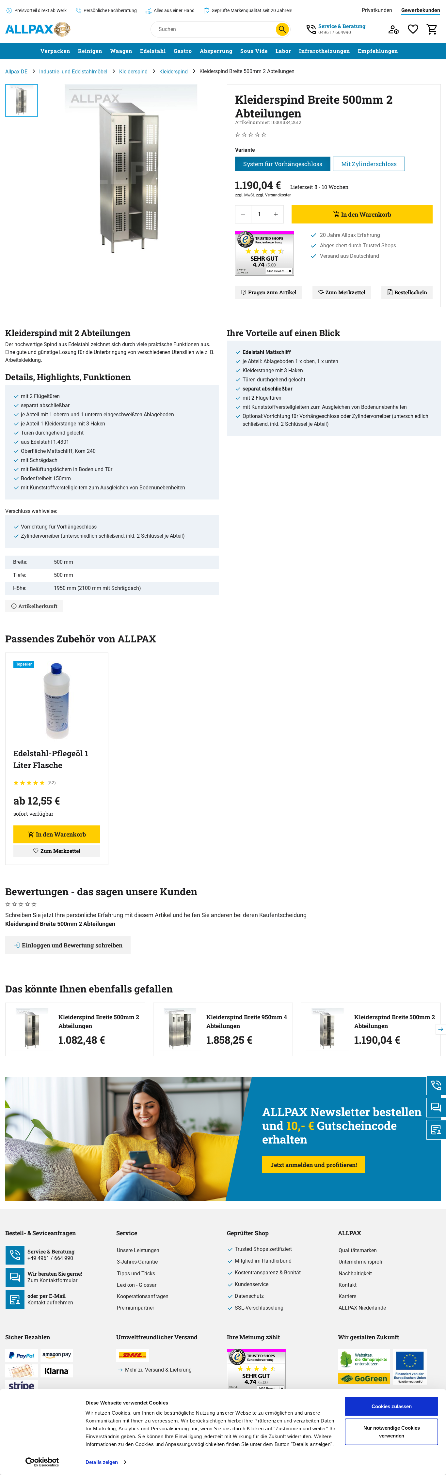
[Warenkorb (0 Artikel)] (432, 29)
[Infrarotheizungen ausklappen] (354, 51)
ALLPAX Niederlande (362, 1308)
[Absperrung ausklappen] (236, 51)
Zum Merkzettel (345, 292)
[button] (131, 172)
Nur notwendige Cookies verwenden (391, 1431)
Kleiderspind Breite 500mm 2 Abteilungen (98, 1021)
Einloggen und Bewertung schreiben (72, 945)
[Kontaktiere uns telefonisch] (436, 1085)
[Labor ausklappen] (295, 51)
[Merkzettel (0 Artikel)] (413, 29)
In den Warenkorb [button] (61, 834)
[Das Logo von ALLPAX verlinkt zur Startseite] (38, 29)
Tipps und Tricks (136, 1273)
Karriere (347, 1296)
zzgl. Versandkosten (274, 195)
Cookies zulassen (392, 1406)
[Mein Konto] (393, 29)
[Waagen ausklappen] (136, 51)
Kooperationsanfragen (142, 1296)
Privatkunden (377, 10)
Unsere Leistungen (138, 1250)
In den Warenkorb (366, 214)
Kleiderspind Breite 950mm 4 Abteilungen (246, 1021)
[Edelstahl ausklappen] (170, 51)
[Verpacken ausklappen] (74, 51)
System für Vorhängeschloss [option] (282, 164)
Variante (245, 150)
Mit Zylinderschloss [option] (369, 164)
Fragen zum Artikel (272, 292)
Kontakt (348, 1285)
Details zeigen (102, 1462)
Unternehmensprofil (361, 1262)
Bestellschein (410, 292)
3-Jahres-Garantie (137, 1262)
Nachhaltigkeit (355, 1273)
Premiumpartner (135, 1308)
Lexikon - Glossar (136, 1285)
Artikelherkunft (37, 606)
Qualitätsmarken (358, 1250)
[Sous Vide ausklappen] (272, 51)
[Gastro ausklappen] (196, 51)
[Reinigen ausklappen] (106, 51)
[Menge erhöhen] (276, 214)
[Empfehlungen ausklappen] (402, 51)
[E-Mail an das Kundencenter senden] (436, 1130)
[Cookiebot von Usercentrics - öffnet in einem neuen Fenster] (42, 1462)
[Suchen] (282, 29)
